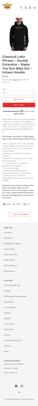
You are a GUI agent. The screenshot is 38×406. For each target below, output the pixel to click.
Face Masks (8, 302)
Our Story (8, 232)
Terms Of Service (10, 254)
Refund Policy (9, 260)
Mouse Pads (8, 329)
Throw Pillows (9, 307)
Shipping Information (12, 243)
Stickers (7, 335)
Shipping (15, 80)
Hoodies (7, 291)
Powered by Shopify (27, 399)
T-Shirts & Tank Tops (12, 285)
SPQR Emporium (15, 399)
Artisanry (7, 346)
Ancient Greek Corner (12, 340)
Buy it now (19, 105)
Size (4, 89)
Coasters (7, 318)
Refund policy (9, 271)
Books (6, 351)
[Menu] (34, 7)
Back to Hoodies (20, 214)
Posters (7, 313)
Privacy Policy (9, 249)
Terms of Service (10, 266)
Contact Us (8, 238)
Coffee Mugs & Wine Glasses (15, 296)
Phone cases (9, 324)
